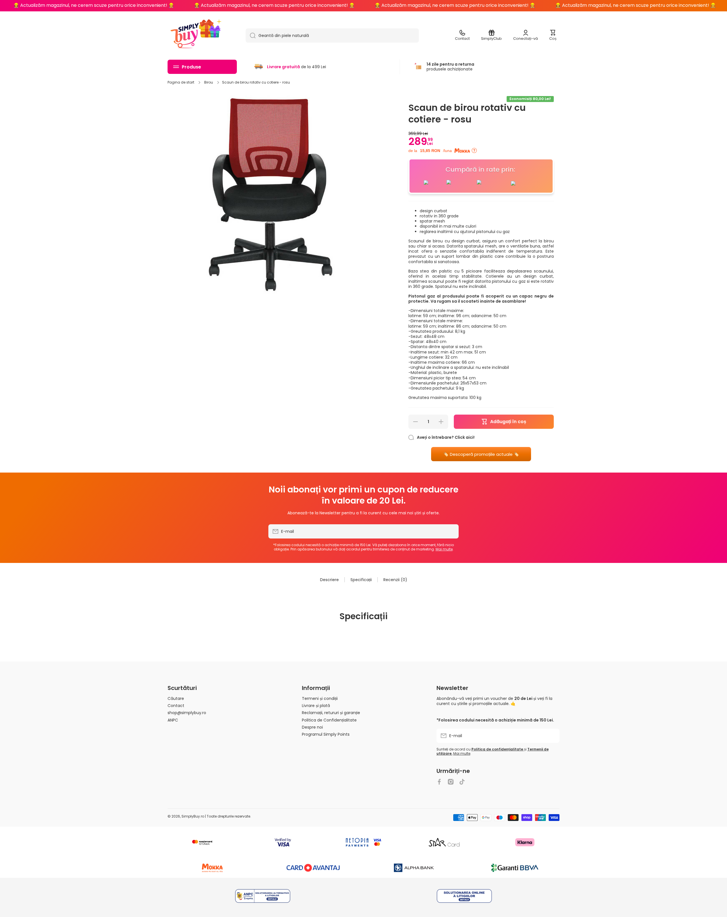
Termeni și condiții (320, 698)
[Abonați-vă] (451, 531)
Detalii (262, 896)
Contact (176, 705)
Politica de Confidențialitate (329, 720)
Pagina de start (181, 82)
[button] (552, 35)
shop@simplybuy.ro (187, 712)
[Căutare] (251, 35)
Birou (208, 82)
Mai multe (444, 549)
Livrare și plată (316, 705)
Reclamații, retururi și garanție (331, 712)
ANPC (173, 720)
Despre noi (312, 727)
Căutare (176, 698)
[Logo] (185, 35)
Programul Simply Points (326, 734)
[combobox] (332, 35)
